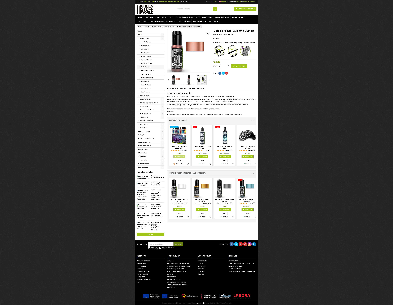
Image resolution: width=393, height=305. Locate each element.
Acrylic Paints (145, 42)
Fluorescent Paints (147, 78)
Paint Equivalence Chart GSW (177, 271)
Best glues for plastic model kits (157, 177)
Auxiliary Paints (145, 99)
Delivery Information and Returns (178, 263)
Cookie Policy (190, 303)
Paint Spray (144, 128)
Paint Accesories (145, 113)
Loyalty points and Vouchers (176, 282)
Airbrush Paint (145, 88)
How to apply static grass (155, 184)
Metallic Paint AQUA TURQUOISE (247, 200)
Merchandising (157, 22)
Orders (200, 263)
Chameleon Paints (147, 70)
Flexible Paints (145, 96)
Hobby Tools (167, 17)
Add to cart (239, 66)
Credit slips (201, 266)
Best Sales (140, 269)
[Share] (219, 73)
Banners (170, 274)
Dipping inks (145, 53)
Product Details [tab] (187, 88)
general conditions (165, 247)
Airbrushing (144, 124)
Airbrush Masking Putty (247, 147)
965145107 (147, 2)
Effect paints (145, 81)
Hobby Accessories (204, 17)
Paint (140, 17)
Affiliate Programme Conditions (177, 285)
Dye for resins (145, 92)
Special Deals (141, 263)
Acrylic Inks (145, 49)
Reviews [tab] (200, 88)
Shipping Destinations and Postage (179, 266)
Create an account (248, 2)
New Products (199, 22)
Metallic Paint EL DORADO (202, 200)
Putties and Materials (184, 17)
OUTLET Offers (184, 22)
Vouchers (201, 271)
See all (150, 234)
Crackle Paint (145, 85)
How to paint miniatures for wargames (156, 206)
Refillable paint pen (146, 121)
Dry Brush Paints (146, 63)
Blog (207, 2)
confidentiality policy (158, 249)
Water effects (144, 106)
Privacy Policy (181, 303)
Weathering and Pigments (149, 103)
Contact (184, 2)
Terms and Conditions (169, 303)
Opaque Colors (146, 60)
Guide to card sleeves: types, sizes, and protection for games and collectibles (156, 194)
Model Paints (144, 38)
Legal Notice (199, 303)
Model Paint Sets (146, 56)
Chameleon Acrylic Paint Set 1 (179, 147)
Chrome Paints (146, 74)
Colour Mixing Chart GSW (175, 269)
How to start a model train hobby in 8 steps (157, 215)
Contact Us (171, 287)
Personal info (202, 261)
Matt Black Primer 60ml (224, 147)
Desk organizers (152, 17)
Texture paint (144, 117)
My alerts (201, 274)
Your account (204, 256)
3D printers (142, 22)
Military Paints (145, 45)
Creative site (213, 22)
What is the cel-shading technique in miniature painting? (156, 226)
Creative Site (171, 277)
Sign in (238, 2)
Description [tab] (172, 88)
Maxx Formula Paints (143, 261)
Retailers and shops (174, 279)
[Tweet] (223, 73)
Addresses (201, 269)
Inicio (139, 31)
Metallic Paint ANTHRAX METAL (224, 200)
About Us (170, 261)
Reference (217, 34)
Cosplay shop (237, 17)
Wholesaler (170, 22)
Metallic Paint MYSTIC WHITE (179, 200)
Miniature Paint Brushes (148, 110)
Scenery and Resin (222, 17)
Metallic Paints (146, 67)
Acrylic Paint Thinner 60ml (202, 147)
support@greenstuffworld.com (169, 2)
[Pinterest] (226, 73)
